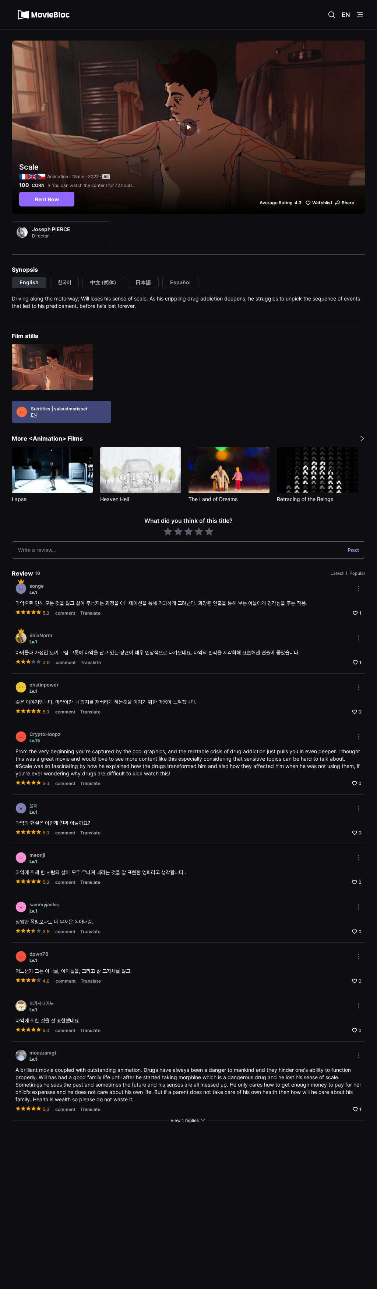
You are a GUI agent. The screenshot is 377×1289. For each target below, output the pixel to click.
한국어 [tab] (64, 282)
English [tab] (29, 282)
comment (65, 613)
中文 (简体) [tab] (103, 282)
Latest (338, 573)
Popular (357, 573)
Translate (90, 613)
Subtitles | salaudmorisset (59, 408)
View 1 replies (184, 1120)
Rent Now (47, 199)
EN (346, 14)
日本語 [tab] (143, 282)
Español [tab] (180, 282)
